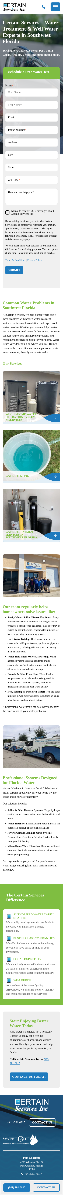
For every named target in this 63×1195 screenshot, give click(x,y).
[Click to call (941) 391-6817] (44, 7)
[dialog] (31, 1187)
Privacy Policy (34, 260)
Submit (14, 270)
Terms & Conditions (15, 260)
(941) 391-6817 (16, 1122)
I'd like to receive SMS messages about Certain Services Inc (32, 212)
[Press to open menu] (55, 6)
